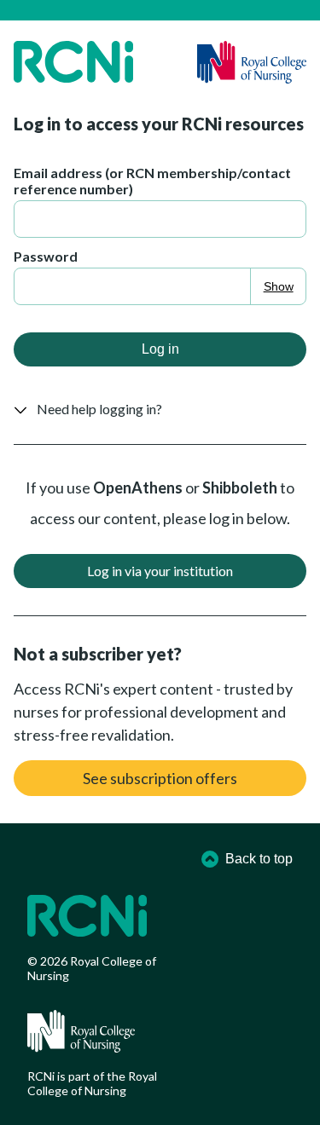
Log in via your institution (160, 570)
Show (279, 286)
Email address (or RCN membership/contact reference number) (152, 180)
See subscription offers (160, 778)
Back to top (259, 858)
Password (46, 256)
